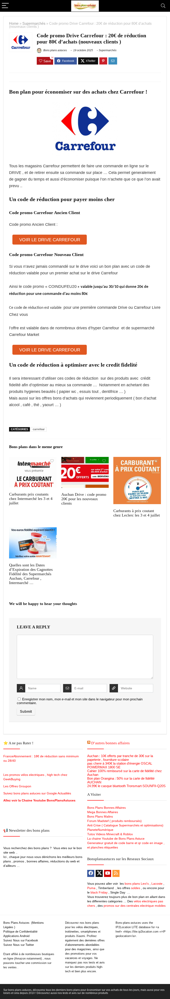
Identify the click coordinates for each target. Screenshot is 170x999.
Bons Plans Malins (100, 816)
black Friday (99, 892)
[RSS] (116, 873)
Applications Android (16, 936)
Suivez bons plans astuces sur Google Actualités (37, 793)
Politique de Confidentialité (20, 931)
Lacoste (156, 883)
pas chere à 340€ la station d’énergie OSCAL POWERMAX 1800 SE (119, 765)
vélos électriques (87, 927)
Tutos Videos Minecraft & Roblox (110, 834)
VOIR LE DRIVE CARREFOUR (49, 239)
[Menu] (5, 6)
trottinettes (72, 931)
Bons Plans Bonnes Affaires (106, 807)
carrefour (39, 429)
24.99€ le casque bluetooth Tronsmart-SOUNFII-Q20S (126, 786)
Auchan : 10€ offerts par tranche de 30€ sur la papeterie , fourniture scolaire (120, 758)
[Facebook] (90, 873)
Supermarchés (33, 23)
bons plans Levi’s (137, 883)
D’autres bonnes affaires (110, 743)
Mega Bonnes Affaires (102, 812)
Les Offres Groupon (17, 786)
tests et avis (97, 962)
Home (14, 23)
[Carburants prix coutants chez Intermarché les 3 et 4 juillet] (32, 460)
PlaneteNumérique (100, 829)
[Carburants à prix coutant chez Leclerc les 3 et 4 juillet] (137, 460)
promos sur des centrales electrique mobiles (135, 905)
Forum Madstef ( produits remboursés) (114, 821)
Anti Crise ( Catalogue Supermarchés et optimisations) (125, 825)
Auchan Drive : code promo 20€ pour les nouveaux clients (83, 498)
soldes (135, 888)
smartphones (89, 931)
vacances (71, 958)
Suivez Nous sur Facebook (20, 940)
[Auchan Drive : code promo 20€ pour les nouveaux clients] (85, 460)
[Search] (163, 6)
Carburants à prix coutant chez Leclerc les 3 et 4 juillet (136, 513)
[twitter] (99, 873)
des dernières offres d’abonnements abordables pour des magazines (85, 945)
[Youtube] (107, 873)
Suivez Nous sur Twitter (18, 944)
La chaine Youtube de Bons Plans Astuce (116, 838)
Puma (91, 888)
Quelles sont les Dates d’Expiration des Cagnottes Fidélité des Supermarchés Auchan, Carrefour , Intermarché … (31, 574)
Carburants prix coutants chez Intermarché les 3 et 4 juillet (30, 498)
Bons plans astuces (55, 50)
